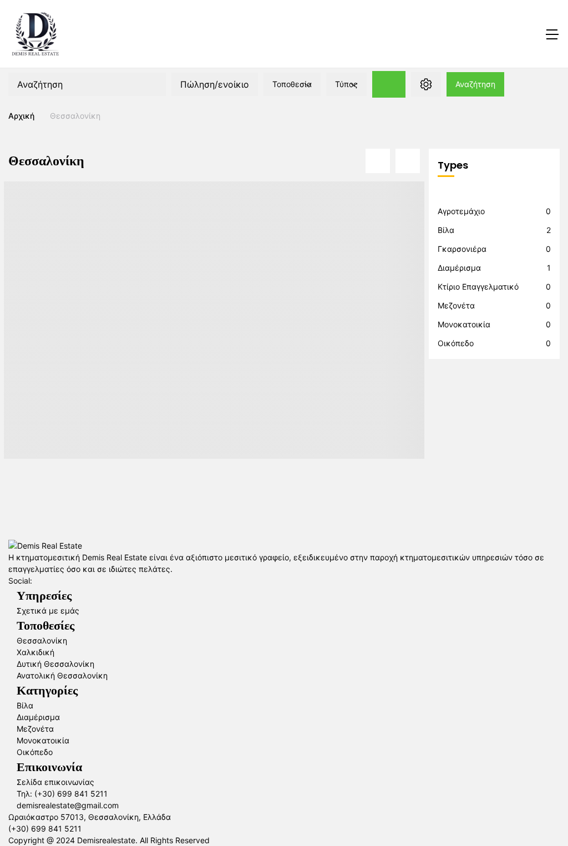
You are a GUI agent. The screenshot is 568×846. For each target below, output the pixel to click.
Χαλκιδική (35, 652)
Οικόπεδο (456, 343)
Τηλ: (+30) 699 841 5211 (62, 793)
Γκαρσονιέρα (462, 249)
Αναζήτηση (475, 84)
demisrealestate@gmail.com (68, 805)
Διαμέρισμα (459, 267)
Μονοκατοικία (464, 324)
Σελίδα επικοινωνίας (55, 782)
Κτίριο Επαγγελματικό (478, 286)
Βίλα (446, 230)
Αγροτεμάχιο (461, 211)
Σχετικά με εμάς (48, 610)
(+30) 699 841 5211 (45, 828)
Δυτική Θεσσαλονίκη (55, 663)
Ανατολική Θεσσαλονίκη (62, 675)
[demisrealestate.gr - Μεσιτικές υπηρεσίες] (36, 34)
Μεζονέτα (456, 305)
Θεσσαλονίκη (42, 640)
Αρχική (21, 115)
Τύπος (346, 84)
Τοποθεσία (292, 84)
